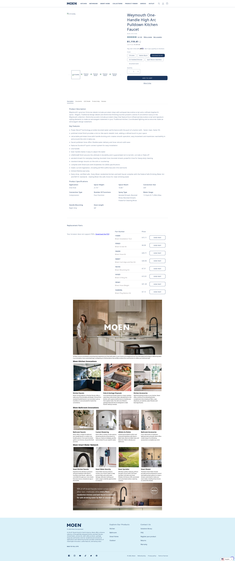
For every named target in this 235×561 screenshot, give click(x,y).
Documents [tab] (78, 101)
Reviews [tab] (103, 101)
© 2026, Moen (131, 556)
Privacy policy (152, 556)
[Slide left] (69, 75)
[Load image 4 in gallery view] (104, 74)
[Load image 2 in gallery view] (85, 74)
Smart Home (114, 537)
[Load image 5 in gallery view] (114, 74)
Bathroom (113, 533)
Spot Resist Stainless (154, 59)
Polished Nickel (157, 55)
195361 (117, 282)
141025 (117, 274)
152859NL (118, 290)
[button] (83, 3)
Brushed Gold (135, 64)
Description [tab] (70, 101)
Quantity (129, 68)
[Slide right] (121, 75)
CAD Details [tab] (87, 101)
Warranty (144, 544)
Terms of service (163, 556)
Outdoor (113, 540)
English (227, 559)
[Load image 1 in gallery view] (76, 74)
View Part (157, 237)
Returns (143, 540)
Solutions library (146, 529)
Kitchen (112, 529)
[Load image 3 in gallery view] (95, 74)
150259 (117, 251)
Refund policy (142, 556)
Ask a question (157, 37)
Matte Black (143, 55)
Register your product (148, 537)
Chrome (131, 55)
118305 (117, 236)
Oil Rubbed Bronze (135, 59)
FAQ (142, 533)
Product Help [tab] (96, 101)
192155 (117, 267)
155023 (117, 243)
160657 (117, 259)
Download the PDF (102, 234)
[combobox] (226, 559)
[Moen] (74, 525)
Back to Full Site (73, 546)
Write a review (148, 37)
